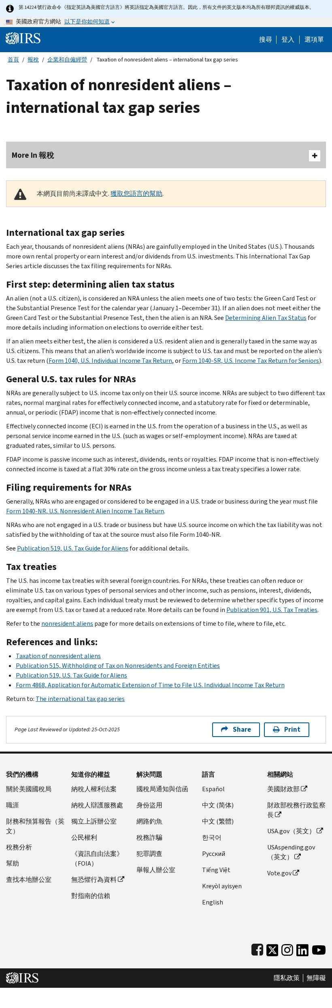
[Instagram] (287, 948)
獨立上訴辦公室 (94, 821)
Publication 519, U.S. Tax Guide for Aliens (72, 548)
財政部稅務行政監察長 (296, 810)
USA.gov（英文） (291, 831)
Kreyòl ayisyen (222, 886)
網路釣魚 (149, 821)
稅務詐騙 (149, 837)
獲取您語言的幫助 (136, 193)
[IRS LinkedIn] (302, 948)
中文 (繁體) (218, 821)
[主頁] (23, 38)
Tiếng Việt (216, 870)
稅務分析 (19, 847)
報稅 (33, 60)
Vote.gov (279, 873)
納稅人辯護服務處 (97, 805)
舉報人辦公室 (155, 870)
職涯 (12, 805)
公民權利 (84, 837)
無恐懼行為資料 (94, 879)
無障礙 (316, 978)
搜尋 (265, 40)
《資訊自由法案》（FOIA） (97, 858)
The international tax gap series (80, 699)
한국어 (211, 837)
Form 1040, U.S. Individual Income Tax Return (110, 360)
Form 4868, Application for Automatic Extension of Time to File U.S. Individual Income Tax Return (150, 685)
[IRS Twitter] (272, 948)
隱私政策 (287, 978)
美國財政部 (283, 789)
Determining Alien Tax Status (265, 317)
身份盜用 (149, 805)
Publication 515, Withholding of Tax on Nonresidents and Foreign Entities (118, 665)
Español (213, 789)
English (212, 902)
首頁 (13, 60)
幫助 (12, 863)
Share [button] (242, 729)
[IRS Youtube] (319, 948)
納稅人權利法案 (94, 789)
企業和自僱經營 (67, 60)
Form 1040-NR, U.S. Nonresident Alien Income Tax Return (85, 511)
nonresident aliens (67, 623)
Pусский (213, 853)
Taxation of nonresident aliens (58, 656)
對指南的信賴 (90, 896)
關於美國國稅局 (28, 789)
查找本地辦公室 (28, 879)
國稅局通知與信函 (162, 789)
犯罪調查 (149, 853)
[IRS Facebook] (257, 948)
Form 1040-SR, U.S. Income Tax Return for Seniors (250, 360)
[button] (287, 40)
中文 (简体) (218, 805)
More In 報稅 (33, 155)
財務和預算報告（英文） (35, 826)
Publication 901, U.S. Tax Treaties (271, 610)
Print (292, 729)
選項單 (314, 40)
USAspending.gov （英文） (291, 852)
